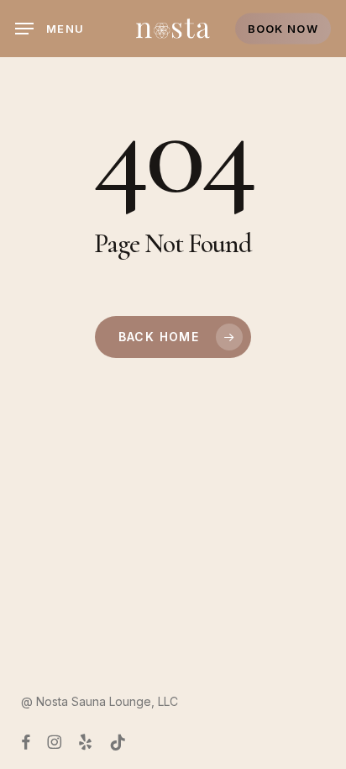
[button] (49, 28)
